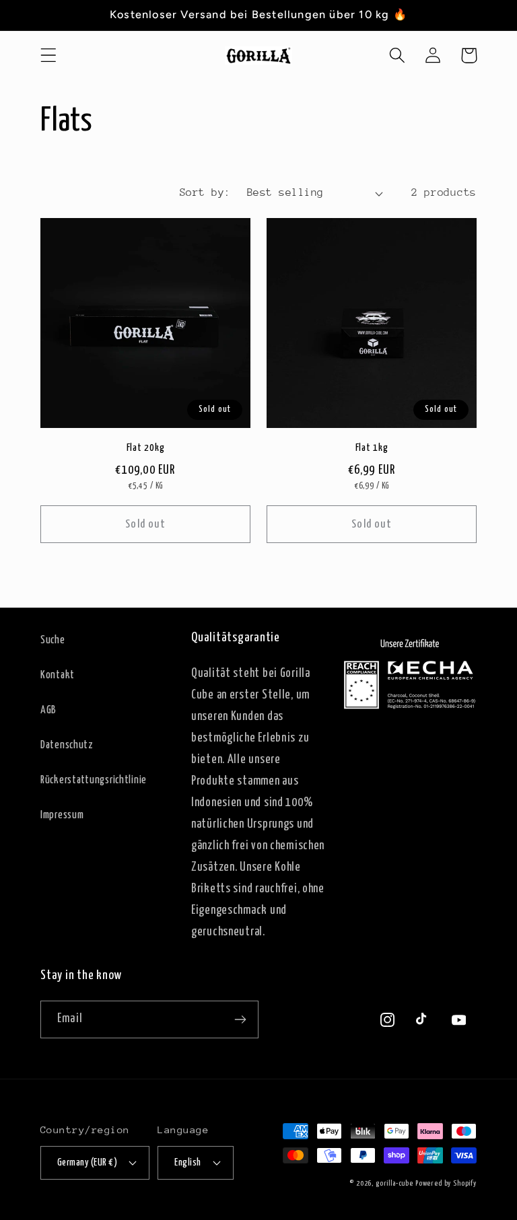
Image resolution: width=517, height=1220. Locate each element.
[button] (49, 55)
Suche (52, 640)
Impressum (61, 815)
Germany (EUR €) (87, 1163)
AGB (48, 710)
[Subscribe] (240, 1019)
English (187, 1163)
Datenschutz (67, 745)
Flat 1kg (371, 448)
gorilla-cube (394, 1183)
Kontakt (57, 675)
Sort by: (205, 192)
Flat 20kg (146, 448)
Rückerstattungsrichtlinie (93, 780)
